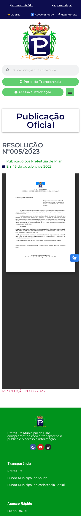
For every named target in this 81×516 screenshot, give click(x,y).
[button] (70, 92)
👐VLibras (13, 14)
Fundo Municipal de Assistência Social (36, 485)
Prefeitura (14, 471)
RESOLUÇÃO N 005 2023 (23, 391)
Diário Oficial (17, 511)
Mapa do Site (69, 14)
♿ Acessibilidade (42, 14)
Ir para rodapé (63, 5)
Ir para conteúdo (22, 5)
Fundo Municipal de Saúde (27, 478)
